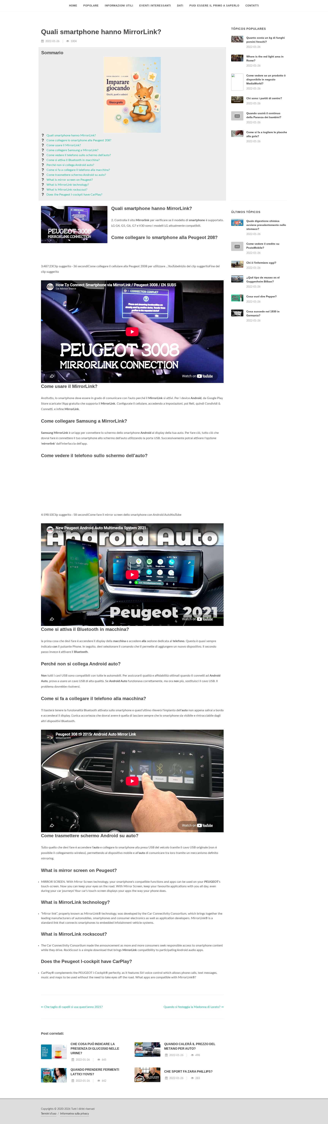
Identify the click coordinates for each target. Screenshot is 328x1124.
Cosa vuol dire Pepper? (261, 296)
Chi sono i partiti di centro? (264, 98)
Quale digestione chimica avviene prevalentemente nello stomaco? (266, 224)
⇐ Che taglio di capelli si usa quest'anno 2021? (72, 1006)
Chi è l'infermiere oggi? (261, 262)
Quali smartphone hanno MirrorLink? (71, 135)
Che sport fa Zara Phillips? (188, 1071)
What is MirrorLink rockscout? (67, 189)
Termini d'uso (48, 1113)
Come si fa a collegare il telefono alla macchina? (78, 169)
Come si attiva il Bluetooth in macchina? (73, 160)
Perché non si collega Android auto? (70, 165)
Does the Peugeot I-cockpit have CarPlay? (74, 194)
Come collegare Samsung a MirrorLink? (72, 150)
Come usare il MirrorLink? (64, 145)
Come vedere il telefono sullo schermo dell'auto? (79, 155)
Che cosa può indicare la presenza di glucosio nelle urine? (95, 1048)
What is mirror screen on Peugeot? (70, 179)
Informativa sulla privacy (74, 1113)
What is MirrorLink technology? (68, 184)
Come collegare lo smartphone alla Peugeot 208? (79, 140)
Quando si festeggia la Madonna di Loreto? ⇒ (194, 1006)
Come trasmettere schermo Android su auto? (76, 174)
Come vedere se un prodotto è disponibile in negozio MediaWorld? (266, 79)
